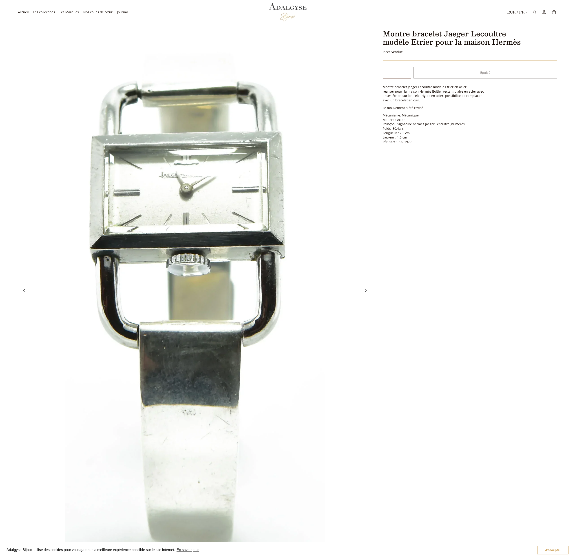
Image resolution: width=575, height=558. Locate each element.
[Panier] (554, 12)
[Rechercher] (535, 12)
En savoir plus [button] (188, 550)
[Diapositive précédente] (23, 291)
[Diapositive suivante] (367, 291)
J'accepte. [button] (553, 550)
